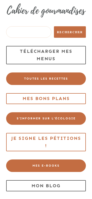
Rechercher (70, 32)
